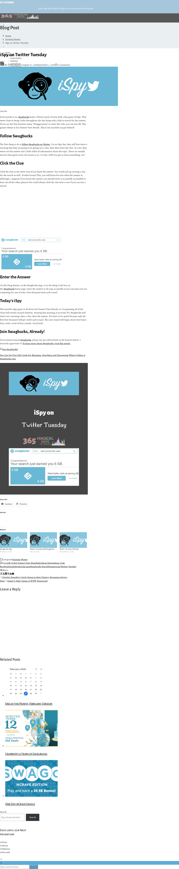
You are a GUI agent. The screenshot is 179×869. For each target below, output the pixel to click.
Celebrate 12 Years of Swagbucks (26, 753)
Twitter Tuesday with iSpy (69, 549)
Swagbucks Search (39, 566)
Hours (5, 845)
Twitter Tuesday (68, 566)
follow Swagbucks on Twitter (36, 144)
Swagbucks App (22, 566)
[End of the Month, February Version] (26, 695)
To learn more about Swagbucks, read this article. (47, 343)
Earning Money (20, 559)
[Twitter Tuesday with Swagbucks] (43, 540)
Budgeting (14, 61)
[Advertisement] (44, 212)
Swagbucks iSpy (6, 549)
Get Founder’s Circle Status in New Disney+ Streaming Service (34, 577)
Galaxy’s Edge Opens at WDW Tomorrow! (24, 581)
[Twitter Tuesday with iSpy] (73, 540)
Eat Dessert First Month (25, 563)
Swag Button (48, 563)
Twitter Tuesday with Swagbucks (42, 549)
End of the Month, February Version (28, 703)
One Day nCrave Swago (20, 803)
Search (3, 811)
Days (5, 842)
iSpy (39, 563)
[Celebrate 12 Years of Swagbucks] (31, 745)
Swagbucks (23, 116)
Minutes (6, 849)
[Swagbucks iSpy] (13, 540)
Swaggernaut (54, 566)
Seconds (6, 852)
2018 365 (10, 563)
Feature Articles (15, 58)
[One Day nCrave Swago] (31, 796)
